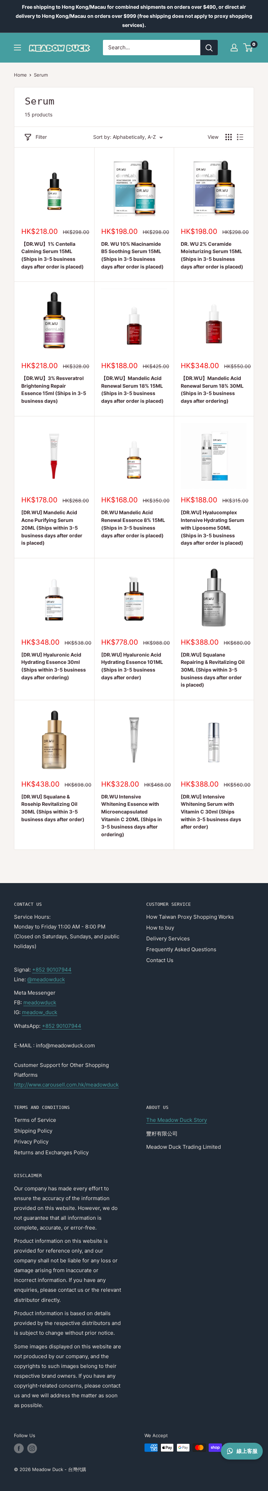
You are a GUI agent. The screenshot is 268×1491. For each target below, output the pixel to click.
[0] (248, 47)
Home (20, 75)
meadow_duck (39, 1012)
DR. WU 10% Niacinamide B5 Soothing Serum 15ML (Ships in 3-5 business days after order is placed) (132, 255)
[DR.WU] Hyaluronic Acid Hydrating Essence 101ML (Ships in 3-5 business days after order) (132, 666)
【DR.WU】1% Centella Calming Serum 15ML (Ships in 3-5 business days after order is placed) (52, 255)
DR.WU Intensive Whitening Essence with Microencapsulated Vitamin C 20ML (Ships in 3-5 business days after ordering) (131, 815)
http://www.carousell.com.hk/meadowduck (66, 1084)
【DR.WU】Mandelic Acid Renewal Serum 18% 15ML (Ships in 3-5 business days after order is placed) (132, 389)
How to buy (160, 927)
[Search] (209, 47)
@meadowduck (46, 979)
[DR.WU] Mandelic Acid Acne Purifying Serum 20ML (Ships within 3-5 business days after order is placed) (51, 527)
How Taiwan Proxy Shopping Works (190, 916)
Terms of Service (35, 1120)
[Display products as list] (240, 137)
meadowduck (39, 1002)
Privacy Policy (31, 1141)
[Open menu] (17, 47)
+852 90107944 (52, 969)
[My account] (234, 47)
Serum (41, 75)
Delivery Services (168, 938)
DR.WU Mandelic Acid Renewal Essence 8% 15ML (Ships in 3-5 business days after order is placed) (133, 523)
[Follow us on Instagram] (32, 1448)
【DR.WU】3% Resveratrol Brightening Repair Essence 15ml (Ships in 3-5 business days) (53, 389)
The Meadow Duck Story (176, 1120)
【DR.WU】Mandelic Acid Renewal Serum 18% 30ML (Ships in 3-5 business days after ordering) (212, 389)
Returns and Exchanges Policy (51, 1152)
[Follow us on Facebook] (19, 1448)
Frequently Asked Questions (181, 949)
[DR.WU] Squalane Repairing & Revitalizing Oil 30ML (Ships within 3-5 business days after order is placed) (213, 670)
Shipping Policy (33, 1130)
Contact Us (159, 960)
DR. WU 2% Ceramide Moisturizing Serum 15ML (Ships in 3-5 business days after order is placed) (212, 255)
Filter (41, 137)
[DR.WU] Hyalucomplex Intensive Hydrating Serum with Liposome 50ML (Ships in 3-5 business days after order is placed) (212, 527)
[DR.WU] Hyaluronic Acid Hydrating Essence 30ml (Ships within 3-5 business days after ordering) (53, 666)
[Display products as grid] (228, 137)
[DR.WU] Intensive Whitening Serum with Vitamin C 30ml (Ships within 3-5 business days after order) (211, 812)
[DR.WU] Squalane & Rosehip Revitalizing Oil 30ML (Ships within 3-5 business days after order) (52, 808)
